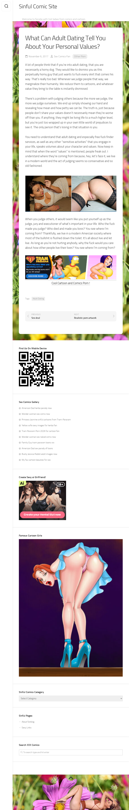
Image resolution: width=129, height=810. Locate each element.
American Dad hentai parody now (37, 408)
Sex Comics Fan (62, 56)
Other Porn (80, 56)
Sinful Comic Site (38, 6)
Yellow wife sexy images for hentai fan (39, 425)
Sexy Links (26, 727)
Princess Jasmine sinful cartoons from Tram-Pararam (46, 419)
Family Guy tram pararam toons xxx (38, 442)
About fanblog (28, 721)
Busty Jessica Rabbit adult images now (39, 454)
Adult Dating (38, 298)
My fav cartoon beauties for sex (36, 460)
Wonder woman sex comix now (36, 414)
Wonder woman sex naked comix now (39, 437)
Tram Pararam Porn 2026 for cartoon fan (40, 431)
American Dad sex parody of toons (37, 448)
